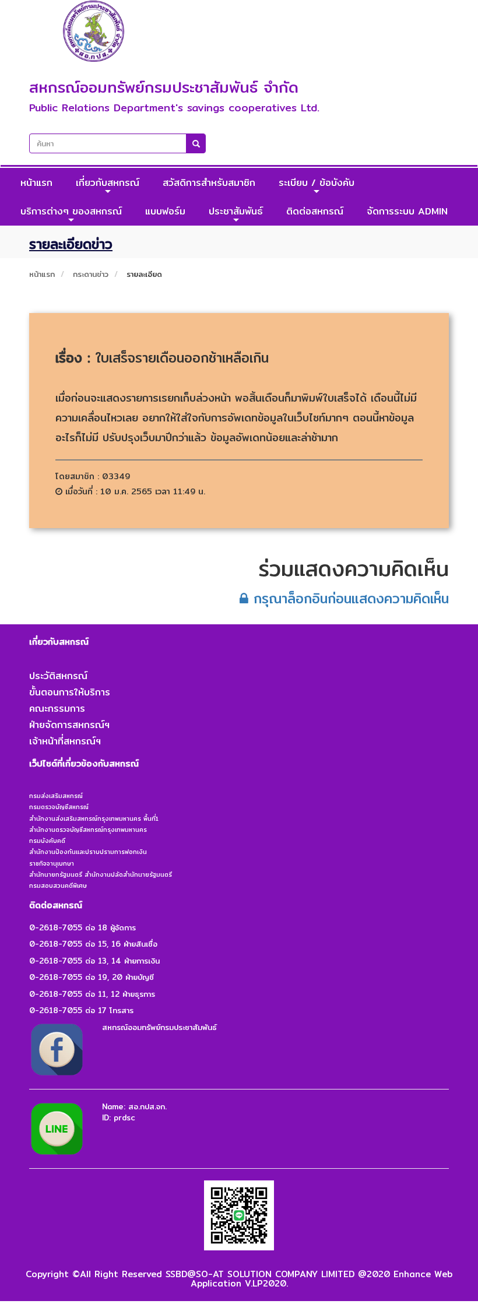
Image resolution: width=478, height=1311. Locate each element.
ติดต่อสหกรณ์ (314, 211)
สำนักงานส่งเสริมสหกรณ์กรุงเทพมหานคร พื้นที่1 (94, 818)
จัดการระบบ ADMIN (407, 211)
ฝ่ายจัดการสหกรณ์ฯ (69, 725)
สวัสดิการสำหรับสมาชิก (209, 182)
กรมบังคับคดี (47, 840)
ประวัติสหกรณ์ (58, 676)
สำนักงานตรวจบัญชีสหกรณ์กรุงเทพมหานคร (88, 829)
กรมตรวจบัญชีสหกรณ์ (59, 806)
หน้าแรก (36, 182)
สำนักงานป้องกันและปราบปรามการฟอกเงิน (88, 851)
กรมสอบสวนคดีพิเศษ (58, 885)
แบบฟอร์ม (165, 211)
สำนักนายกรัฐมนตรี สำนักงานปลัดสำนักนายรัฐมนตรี (100, 874)
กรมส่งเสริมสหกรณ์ (56, 795)
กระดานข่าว (90, 274)
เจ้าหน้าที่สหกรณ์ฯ (65, 741)
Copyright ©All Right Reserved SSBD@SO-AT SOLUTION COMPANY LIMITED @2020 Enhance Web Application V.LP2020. (239, 1279)
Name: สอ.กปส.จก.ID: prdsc (134, 1112)
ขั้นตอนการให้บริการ (69, 692)
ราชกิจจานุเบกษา (51, 863)
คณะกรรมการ (57, 708)
